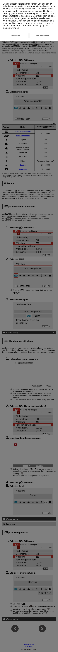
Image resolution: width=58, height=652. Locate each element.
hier (45, 9)
